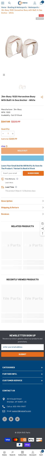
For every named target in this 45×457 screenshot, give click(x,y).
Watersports (33, 7)
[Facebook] (4, 419)
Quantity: (5, 129)
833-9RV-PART (19, 406)
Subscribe (33, 173)
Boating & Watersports (17, 7)
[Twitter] (17, 419)
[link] (11, 264)
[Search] (9, 3)
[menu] (2, 3)
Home (3, 7)
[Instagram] (11, 419)
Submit (22, 354)
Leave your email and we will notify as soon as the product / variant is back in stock (21, 167)
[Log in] (34, 3)
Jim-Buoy (18, 109)
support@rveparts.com (21, 411)
